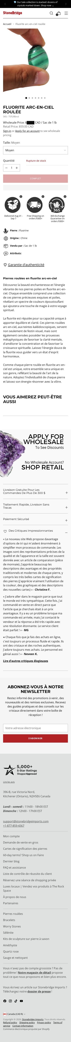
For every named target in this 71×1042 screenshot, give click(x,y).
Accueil (7, 24)
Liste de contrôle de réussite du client (27, 874)
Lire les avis (9, 781)
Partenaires (10, 903)
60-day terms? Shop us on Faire (23, 855)
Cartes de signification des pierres (25, 849)
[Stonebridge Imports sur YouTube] (22, 1001)
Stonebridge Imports (32, 1019)
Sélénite (8, 933)
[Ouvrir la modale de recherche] (51, 13)
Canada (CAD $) (15, 1014)
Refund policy (10, 1022)
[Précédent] (5, 4)
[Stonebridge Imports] (12, 13)
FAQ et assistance (14, 867)
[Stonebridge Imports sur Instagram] (11, 1001)
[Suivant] (66, 4)
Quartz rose (11, 951)
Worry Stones (12, 926)
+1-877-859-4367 (13, 826)
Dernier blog (11, 861)
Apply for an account (27, 131)
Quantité (8, 161)
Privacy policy (44, 1022)
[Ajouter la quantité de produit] (6, 167)
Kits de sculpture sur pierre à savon (26, 939)
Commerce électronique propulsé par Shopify (26, 1029)
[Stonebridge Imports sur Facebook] (5, 1001)
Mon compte (11, 836)
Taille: (11, 143)
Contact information (22, 1025)
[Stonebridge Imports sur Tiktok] (16, 1001)
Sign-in (7, 131)
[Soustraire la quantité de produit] (17, 167)
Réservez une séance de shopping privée (29, 880)
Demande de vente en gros (20, 842)
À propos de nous (14, 897)
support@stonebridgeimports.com (26, 821)
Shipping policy (27, 1022)
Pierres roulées (13, 914)
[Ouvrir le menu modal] (66, 13)
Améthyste (10, 945)
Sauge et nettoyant (15, 958)
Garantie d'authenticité (26, 264)
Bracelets (9, 920)
